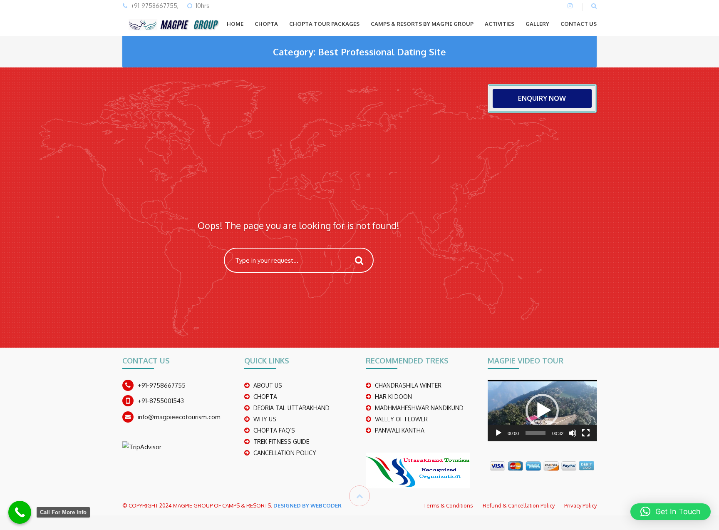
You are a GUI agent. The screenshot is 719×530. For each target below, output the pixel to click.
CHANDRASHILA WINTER (408, 385)
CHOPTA (266, 23)
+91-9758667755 (162, 385)
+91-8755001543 (161, 401)
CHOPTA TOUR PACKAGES (324, 23)
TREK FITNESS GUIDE (281, 441)
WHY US (264, 419)
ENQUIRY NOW (542, 98)
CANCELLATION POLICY (284, 452)
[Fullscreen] (586, 433)
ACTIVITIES (499, 23)
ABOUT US (267, 385)
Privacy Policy (580, 505)
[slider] (536, 433)
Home (235, 23)
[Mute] (572, 433)
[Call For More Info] (19, 512)
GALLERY (537, 23)
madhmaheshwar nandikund (419, 407)
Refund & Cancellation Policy (519, 505)
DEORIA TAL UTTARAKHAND (291, 407)
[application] (542, 410)
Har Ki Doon (393, 396)
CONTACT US (578, 23)
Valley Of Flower (401, 419)
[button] (542, 410)
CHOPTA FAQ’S (274, 430)
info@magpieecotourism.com (179, 417)
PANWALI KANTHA (399, 430)
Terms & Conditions (448, 505)
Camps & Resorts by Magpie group (422, 23)
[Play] (498, 433)
